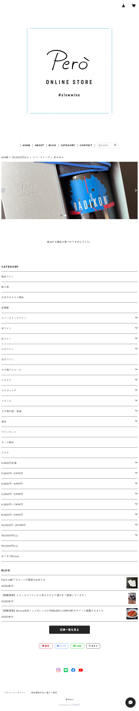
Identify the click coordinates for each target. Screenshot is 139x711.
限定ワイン (7, 276)
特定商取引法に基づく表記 (44, 692)
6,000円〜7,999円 (12, 504)
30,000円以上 (20, 157)
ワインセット (8, 431)
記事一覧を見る (69, 629)
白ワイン (6, 338)
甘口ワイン (7, 359)
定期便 (5, 307)
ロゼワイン (7, 349)
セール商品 (7, 442)
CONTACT (86, 145)
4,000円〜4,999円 (12, 483)
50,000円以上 (9, 545)
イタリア (6, 380)
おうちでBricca (10, 556)
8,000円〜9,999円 (12, 514)
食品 (3, 421)
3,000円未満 (8, 463)
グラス (5, 452)
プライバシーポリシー (15, 692)
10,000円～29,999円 (13, 525)
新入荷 (5, 287)
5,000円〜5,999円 (12, 494)
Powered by (65, 705)
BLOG (52, 145)
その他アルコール (11, 369)
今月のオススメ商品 (12, 297)
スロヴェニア (8, 390)
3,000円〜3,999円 (12, 473)
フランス (6, 400)
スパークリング (41, 157)
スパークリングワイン (13, 318)
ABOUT (39, 145)
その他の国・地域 (11, 411)
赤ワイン (6, 328)
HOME (26, 145)
